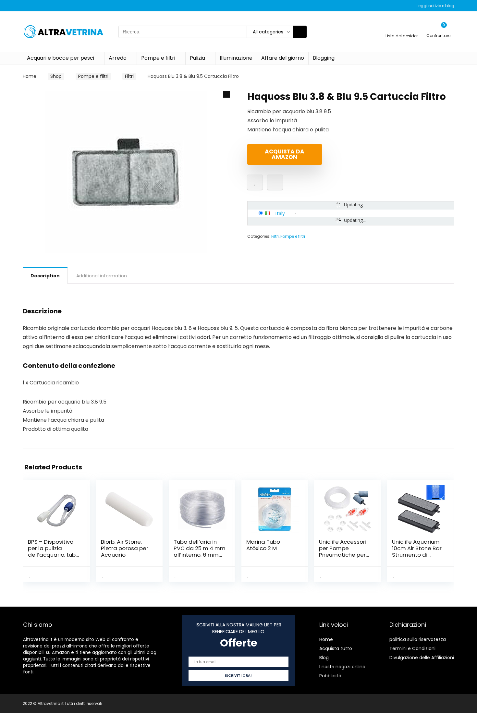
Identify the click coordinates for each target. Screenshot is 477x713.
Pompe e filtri (158, 58)
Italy (280, 213)
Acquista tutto (335, 648)
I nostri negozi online (342, 666)
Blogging (324, 58)
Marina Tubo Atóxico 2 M (263, 545)
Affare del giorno (282, 58)
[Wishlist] (402, 28)
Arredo (118, 58)
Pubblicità (330, 675)
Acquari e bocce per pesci (60, 58)
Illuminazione (236, 58)
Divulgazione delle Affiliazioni (421, 657)
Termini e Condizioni (412, 648)
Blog (324, 657)
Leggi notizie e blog (435, 5)
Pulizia (197, 58)
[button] (226, 94)
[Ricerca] (300, 32)
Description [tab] (45, 275)
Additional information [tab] (101, 275)
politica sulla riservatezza (417, 639)
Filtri (129, 76)
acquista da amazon (284, 154)
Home (29, 76)
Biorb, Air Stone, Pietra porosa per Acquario (124, 548)
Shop (56, 76)
